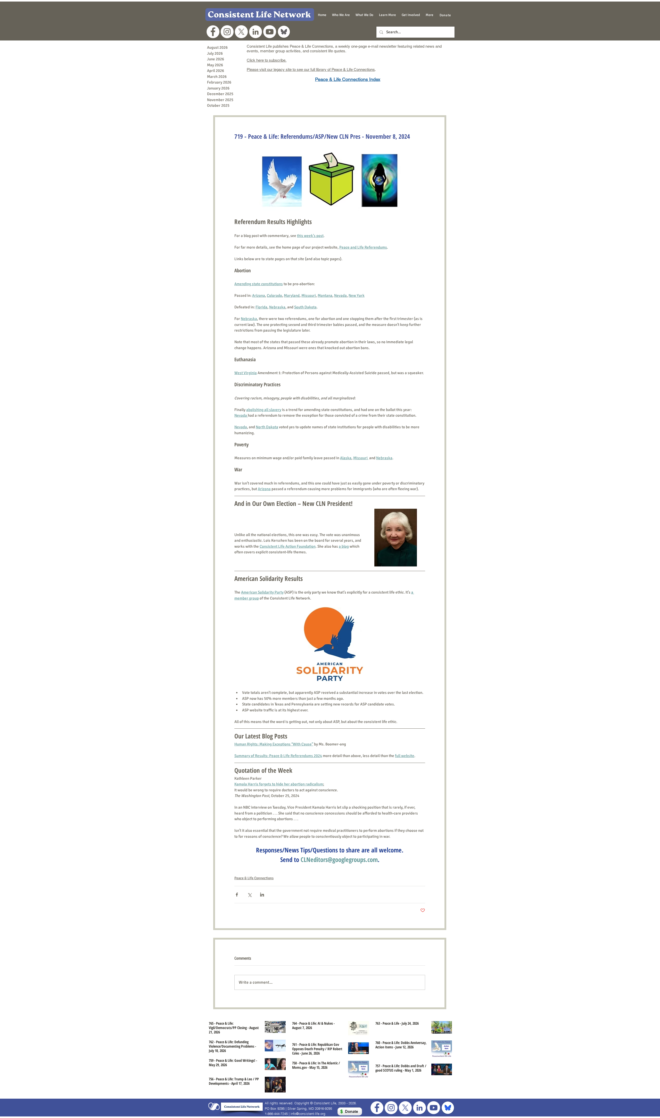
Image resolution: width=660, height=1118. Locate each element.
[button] (341, 15)
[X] (241, 31)
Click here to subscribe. (266, 60)
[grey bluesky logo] (283, 31)
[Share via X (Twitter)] (249, 894)
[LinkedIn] (255, 31)
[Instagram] (227, 31)
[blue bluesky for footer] (447, 1107)
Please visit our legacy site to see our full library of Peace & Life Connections (311, 69)
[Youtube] (269, 31)
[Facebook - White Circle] (213, 31)
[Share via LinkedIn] (262, 894)
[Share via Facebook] (236, 894)
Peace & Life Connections (254, 878)
